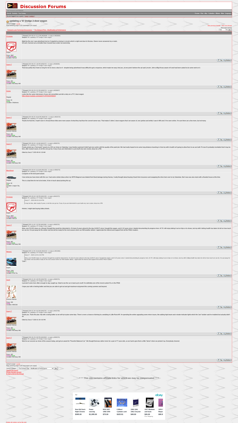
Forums (197, 13)
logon (26, 16)
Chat (201, 13)
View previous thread (214, 25)
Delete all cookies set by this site (16, 422)
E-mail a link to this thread (15, 374)
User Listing (22, 13)
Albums (217, 13)
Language (228, 13)
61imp (8, 91)
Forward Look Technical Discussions (19, 30)
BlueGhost (10, 170)
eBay (205, 13)
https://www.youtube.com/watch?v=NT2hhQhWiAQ (39, 96)
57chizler (9, 36)
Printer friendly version (13, 372)
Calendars (211, 13)
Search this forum (12, 370)
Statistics (14, 13)
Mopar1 (9, 252)
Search (9, 13)
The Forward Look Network (15, 10)
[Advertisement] (119, 386)
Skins (222, 13)
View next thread (227, 25)
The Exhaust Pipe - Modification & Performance (50, 30)
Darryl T (9, 65)
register (31, 16)
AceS (8, 280)
